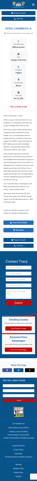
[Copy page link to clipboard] (18, 370)
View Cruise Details (20, 222)
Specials (18, 464)
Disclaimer (18, 454)
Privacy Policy (18, 450)
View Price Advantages (18, 350)
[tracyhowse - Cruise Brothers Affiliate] (18, 5)
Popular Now (18, 472)
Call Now (19, 19)
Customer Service (18, 446)
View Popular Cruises (18, 328)
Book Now (20, 230)
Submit (18, 302)
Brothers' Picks (18, 468)
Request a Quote (20, 13)
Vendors (18, 476)
